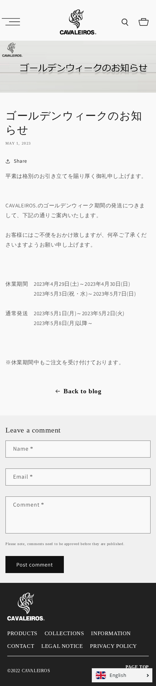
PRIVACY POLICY (113, 646)
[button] (11, 22)
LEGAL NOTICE (62, 646)
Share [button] (20, 161)
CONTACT (20, 646)
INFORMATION (111, 633)
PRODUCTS (22, 633)
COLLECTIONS (64, 633)
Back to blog (82, 391)
